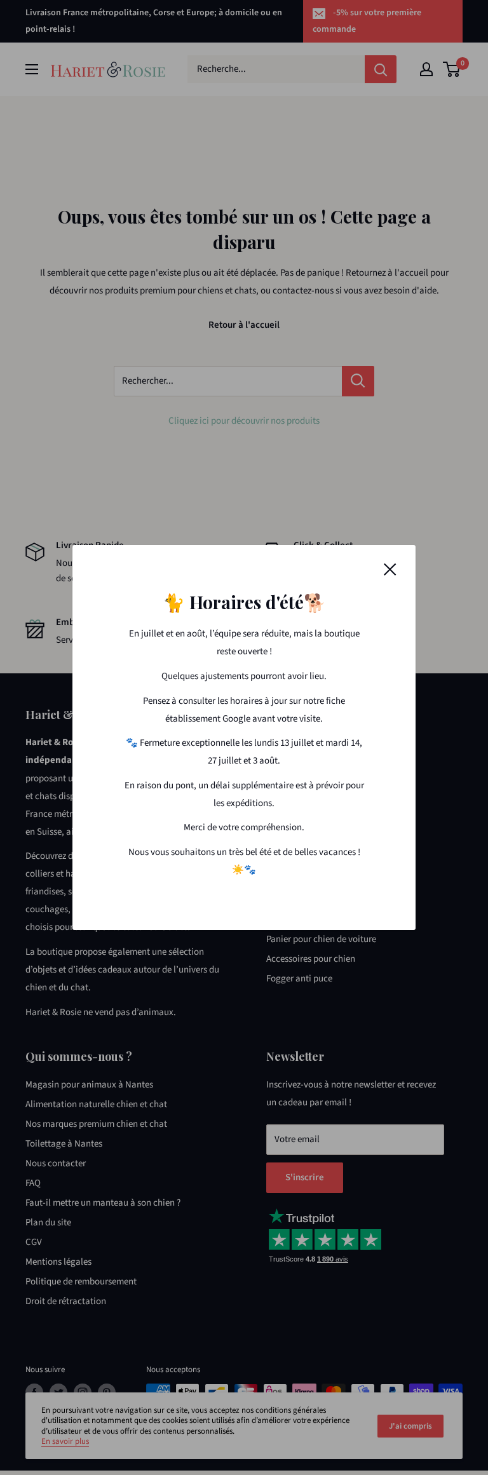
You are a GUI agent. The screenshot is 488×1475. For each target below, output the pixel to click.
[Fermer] (390, 569)
